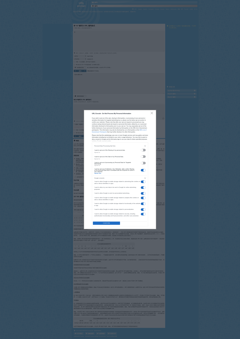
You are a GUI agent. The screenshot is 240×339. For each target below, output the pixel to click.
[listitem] (120, 146)
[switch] (143, 150)
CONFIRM (106, 223)
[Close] (152, 113)
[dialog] (120, 169)
